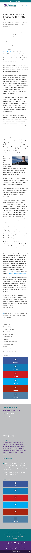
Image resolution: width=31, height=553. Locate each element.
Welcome (10, 531)
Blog (13, 536)
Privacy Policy (8, 436)
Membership (21, 533)
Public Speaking (7, 344)
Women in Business (8, 351)
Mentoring (7, 535)
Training (5, 346)
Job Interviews (15, 24)
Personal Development (9, 341)
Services (22, 535)
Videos (8, 536)
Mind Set (5, 339)
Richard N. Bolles (7, 51)
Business (25, 22)
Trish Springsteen (9, 22)
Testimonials (19, 536)
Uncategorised (7, 349)
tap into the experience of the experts (16, 273)
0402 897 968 (10, 413)
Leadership (6, 336)
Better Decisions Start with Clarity (13, 461)
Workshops (15, 535)
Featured (5, 332)
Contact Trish (6, 416)
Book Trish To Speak (10, 533)
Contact (14, 538)
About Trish (18, 531)
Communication (7, 24)
